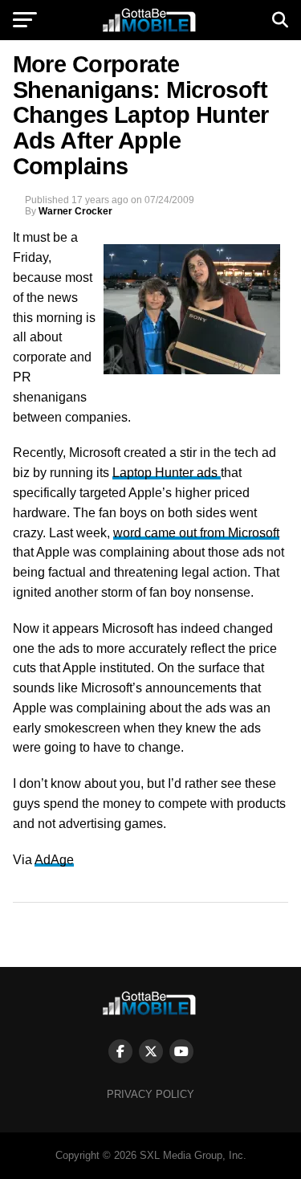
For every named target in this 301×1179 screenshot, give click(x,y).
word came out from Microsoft (196, 533)
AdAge (54, 860)
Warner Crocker (75, 211)
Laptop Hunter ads (166, 472)
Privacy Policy (150, 1094)
